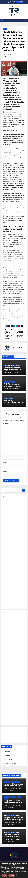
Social (12, 781)
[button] (23, 20)
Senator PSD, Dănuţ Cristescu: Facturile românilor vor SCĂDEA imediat (9, 334)
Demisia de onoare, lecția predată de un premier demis (12, 370)
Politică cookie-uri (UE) (9, 763)
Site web (5, 471)
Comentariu (6, 423)
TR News (12, 55)
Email (5, 462)
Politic (12, 365)
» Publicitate (6, 755)
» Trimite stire (7, 751)
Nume (5, 454)
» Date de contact (8, 759)
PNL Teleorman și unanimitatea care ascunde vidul (12, 386)
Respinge (12, 875)
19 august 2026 (9, 788)
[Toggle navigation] (13, 20)
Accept (4, 875)
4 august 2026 (9, 839)
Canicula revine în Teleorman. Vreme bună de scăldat (12, 836)
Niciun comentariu (9, 790)
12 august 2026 (9, 822)
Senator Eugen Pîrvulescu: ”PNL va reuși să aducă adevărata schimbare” (19, 333)
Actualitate (7, 365)
